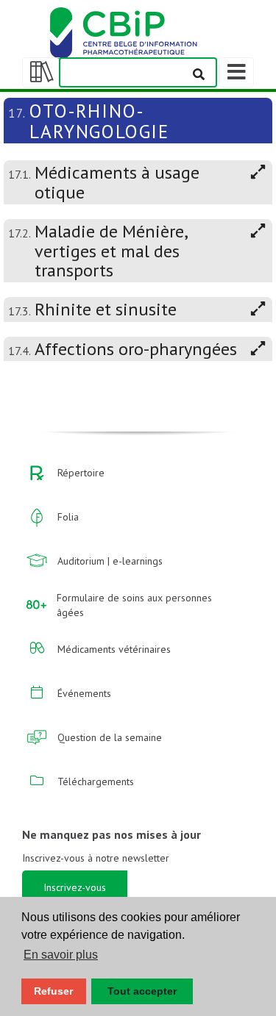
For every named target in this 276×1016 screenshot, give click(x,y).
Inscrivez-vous (74, 887)
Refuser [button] (53, 991)
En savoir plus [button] (61, 954)
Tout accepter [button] (142, 991)
